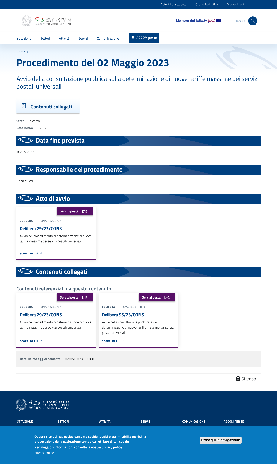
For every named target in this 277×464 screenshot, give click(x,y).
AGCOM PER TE (234, 421)
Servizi (146, 421)
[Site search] (252, 20)
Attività (105, 421)
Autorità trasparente (173, 4)
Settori (63, 421)
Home (20, 51)
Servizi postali (70, 211)
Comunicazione (193, 421)
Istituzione (24, 421)
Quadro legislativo (206, 4)
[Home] (47, 21)
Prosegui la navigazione (220, 440)
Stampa (248, 378)
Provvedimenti (236, 4)
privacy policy (44, 453)
